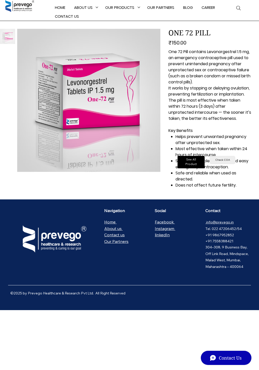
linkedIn (162, 234)
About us (113, 228)
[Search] (238, 8)
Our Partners (116, 241)
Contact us (114, 234)
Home (110, 221)
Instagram (165, 228)
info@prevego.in (219, 222)
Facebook (165, 221)
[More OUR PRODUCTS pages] (139, 7)
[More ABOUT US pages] (97, 7)
